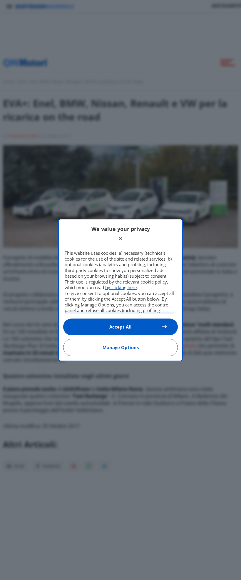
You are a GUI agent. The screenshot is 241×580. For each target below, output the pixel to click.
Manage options (121, 347)
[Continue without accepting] (120, 238)
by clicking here (121, 287)
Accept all (120, 327)
